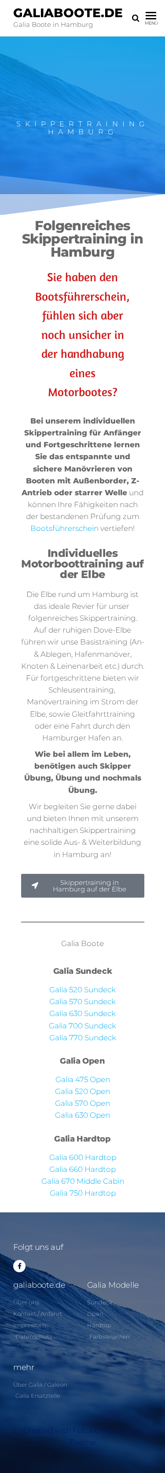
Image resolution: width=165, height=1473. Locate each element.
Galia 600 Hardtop (82, 1157)
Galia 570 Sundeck (82, 1001)
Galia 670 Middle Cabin (82, 1181)
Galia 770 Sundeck (82, 1037)
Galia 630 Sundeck (82, 1013)
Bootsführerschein (64, 528)
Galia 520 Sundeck (82, 989)
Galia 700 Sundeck (82, 1025)
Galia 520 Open (82, 1091)
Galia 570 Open (82, 1103)
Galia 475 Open (82, 1079)
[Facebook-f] (19, 1266)
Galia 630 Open (82, 1115)
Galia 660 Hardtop (82, 1169)
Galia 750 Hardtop (83, 1193)
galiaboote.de (68, 12)
